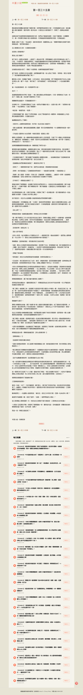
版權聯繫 (36, 691)
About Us (41, 691)
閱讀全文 (66, 448)
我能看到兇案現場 (43, 3)
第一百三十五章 (53, 3)
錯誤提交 (41, 423)
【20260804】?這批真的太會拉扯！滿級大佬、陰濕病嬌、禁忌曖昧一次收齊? (39, 664)
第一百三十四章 (23, 19)
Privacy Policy (47, 691)
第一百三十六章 (52, 19)
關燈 (38, 15)
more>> (68, 437)
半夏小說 (20, 3)
